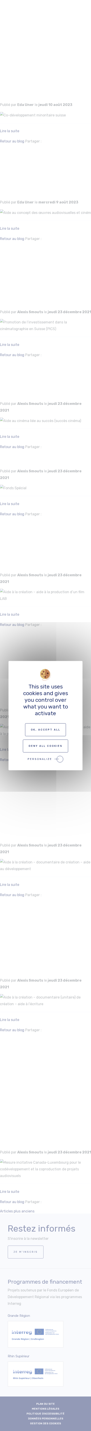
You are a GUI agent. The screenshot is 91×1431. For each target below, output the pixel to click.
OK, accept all (45, 729)
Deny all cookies (46, 745)
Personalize (40, 758)
